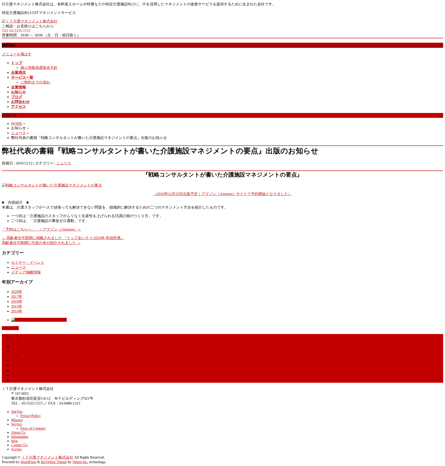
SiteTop (16, 412)
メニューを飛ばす (17, 54)
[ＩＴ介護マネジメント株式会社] (29, 21)
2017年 (16, 297)
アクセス (18, 380)
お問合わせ (20, 375)
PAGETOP (10, 328)
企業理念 (18, 346)
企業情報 (18, 361)
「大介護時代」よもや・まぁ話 (37, 370)
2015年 (16, 306)
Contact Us (19, 445)
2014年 (16, 311)
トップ (16, 336)
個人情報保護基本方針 (38, 68)
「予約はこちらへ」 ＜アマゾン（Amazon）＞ (41, 229)
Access (16, 449)
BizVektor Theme (54, 462)
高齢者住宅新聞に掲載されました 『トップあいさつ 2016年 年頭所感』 (63, 238)
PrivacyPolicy (30, 416)
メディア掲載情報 (26, 272)
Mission (17, 420)
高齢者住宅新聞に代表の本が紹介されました (41, 243)
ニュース (18, 133)
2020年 (16, 292)
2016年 (16, 301)
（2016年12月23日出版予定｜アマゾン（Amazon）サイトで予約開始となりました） (222, 194)
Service (16, 424)
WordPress (28, 462)
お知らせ (18, 365)
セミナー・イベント (27, 262)
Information (19, 437)
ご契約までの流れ (35, 82)
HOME (16, 123)
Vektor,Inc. (80, 462)
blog (14, 441)
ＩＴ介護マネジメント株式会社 (47, 457)
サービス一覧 (22, 351)
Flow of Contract (32, 428)
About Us (18, 432)
